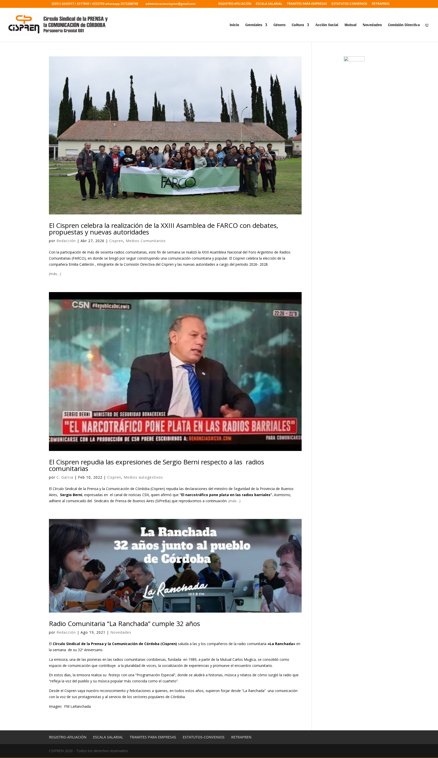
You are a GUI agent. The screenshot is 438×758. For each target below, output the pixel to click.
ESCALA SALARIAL (269, 4)
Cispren (116, 240)
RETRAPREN (380, 4)
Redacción (66, 240)
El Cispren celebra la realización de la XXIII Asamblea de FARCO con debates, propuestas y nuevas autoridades (163, 229)
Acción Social (326, 25)
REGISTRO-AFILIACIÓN (234, 4)
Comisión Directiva (404, 25)
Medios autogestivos (143, 477)
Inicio (234, 25)
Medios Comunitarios (146, 240)
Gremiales (253, 25)
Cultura (298, 25)
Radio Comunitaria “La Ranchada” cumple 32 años (124, 623)
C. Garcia (65, 477)
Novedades (372, 25)
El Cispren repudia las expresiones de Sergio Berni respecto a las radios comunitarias (156, 465)
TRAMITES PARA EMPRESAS (307, 4)
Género (279, 25)
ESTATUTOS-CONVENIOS (349, 4)
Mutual (350, 25)
